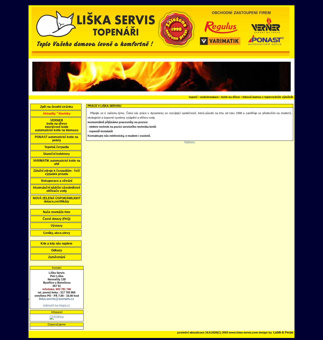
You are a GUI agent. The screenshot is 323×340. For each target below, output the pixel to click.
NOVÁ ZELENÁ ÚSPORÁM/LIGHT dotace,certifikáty (56, 199)
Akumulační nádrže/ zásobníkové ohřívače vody (56, 189)
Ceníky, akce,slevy (56, 233)
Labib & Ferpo (283, 332)
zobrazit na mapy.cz (56, 305)
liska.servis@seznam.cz (56, 299)
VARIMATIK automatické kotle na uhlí (56, 162)
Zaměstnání (56, 257)
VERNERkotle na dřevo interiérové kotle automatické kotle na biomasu (56, 125)
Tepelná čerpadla (56, 147)
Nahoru (189, 142)
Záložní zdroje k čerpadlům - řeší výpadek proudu (56, 172)
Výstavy (57, 225)
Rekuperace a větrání (56, 181)
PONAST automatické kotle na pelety (56, 138)
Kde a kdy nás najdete (56, 243)
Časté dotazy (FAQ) (56, 219)
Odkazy (56, 250)
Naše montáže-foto (56, 212)
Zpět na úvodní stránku (56, 107)
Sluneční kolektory (56, 154)
